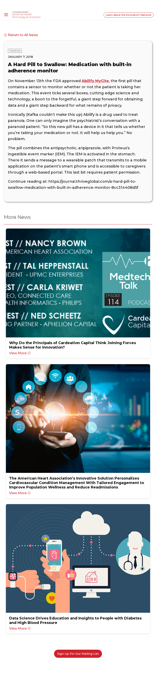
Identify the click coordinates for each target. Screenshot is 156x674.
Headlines (14, 50)
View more (18, 353)
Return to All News (23, 35)
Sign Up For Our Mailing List (78, 654)
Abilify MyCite (95, 81)
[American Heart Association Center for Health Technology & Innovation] (26, 15)
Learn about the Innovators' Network (128, 14)
